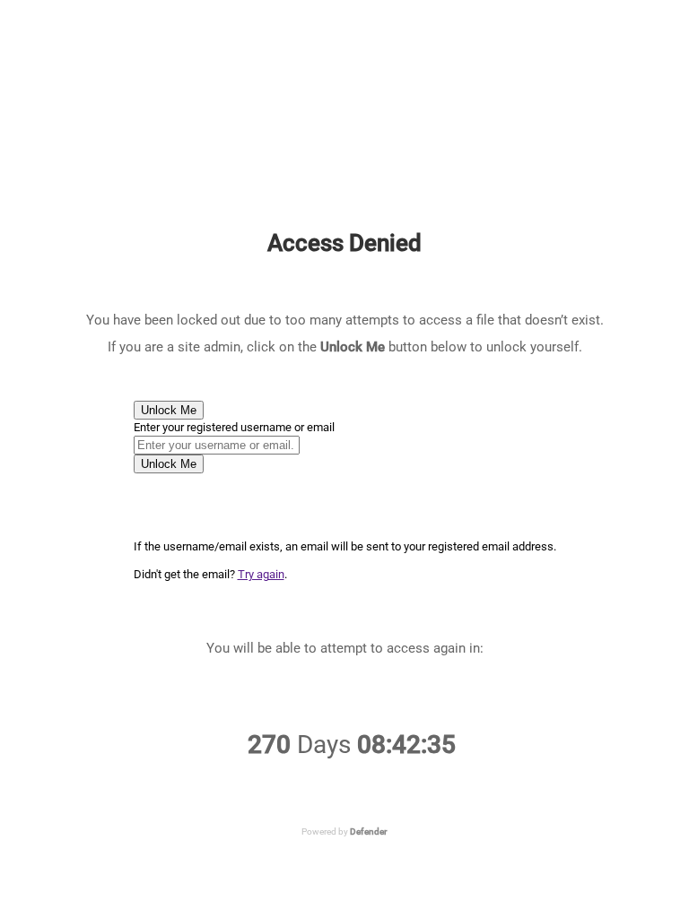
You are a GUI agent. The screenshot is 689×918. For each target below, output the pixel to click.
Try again (261, 574)
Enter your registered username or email (234, 427)
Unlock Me (168, 410)
